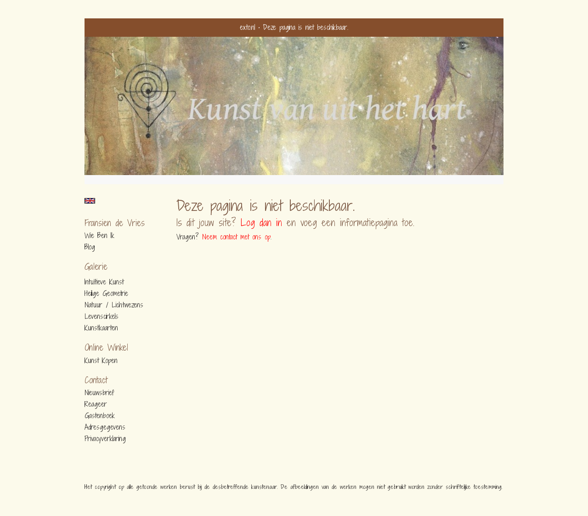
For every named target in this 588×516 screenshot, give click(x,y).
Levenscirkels (102, 316)
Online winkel (106, 347)
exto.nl (247, 27)
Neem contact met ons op (236, 237)
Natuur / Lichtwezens (114, 305)
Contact (96, 380)
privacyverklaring (105, 438)
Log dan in (261, 222)
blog (90, 247)
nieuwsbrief (99, 392)
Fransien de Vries (115, 223)
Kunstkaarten (101, 328)
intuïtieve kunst (104, 282)
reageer (96, 404)
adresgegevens (105, 427)
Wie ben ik (99, 235)
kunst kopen (101, 360)
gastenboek (100, 415)
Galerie (96, 266)
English (90, 201)
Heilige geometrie (106, 293)
